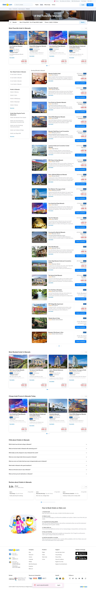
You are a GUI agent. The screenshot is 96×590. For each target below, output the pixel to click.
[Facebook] (70, 578)
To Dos (43, 559)
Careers (30, 557)
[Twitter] (73, 578)
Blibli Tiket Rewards (76, 1)
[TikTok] (85, 578)
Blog (30, 552)
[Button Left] (82, 486)
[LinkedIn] (76, 578)
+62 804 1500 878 (16, 564)
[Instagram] (82, 578)
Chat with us (15, 554)
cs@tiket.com (15, 558)
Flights (43, 552)
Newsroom (31, 554)
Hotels (43, 554)
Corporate (31, 559)
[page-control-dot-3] (48, 65)
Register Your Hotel (59, 561)
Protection (31, 566)
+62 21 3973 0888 (16, 567)
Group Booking (58, 554)
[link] (82, 4)
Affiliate (30, 561)
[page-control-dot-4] (49, 65)
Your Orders (83, 1)
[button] (82, 28)
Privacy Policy (58, 557)
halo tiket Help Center (60, 552)
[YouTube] (79, 578)
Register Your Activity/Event (61, 564)
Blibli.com (31, 568)
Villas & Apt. (44, 557)
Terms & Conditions (59, 559)
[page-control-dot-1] (46, 65)
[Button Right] (86, 486)
